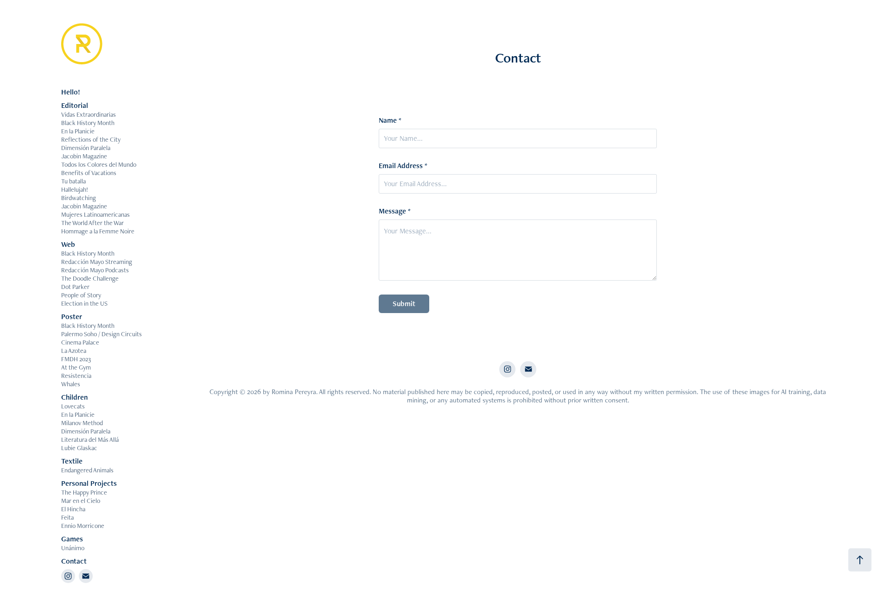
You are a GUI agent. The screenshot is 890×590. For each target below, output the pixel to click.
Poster (71, 316)
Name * (390, 120)
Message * (395, 211)
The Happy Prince (84, 492)
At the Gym (76, 367)
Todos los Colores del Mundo (98, 164)
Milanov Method (82, 423)
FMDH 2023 (76, 359)
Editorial (74, 105)
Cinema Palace (80, 342)
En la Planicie (78, 131)
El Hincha (73, 509)
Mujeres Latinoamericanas (95, 214)
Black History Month (87, 123)
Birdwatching (78, 198)
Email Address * (403, 165)
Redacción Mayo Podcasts (95, 270)
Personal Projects (89, 483)
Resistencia (76, 375)
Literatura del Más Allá (90, 439)
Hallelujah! (74, 189)
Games (72, 539)
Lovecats (73, 406)
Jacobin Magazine (84, 156)
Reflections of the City (91, 139)
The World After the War (92, 223)
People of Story (81, 295)
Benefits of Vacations (88, 173)
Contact (74, 561)
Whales (70, 384)
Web (68, 244)
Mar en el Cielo (80, 500)
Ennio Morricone (82, 525)
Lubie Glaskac (79, 448)
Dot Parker (75, 286)
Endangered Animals (87, 470)
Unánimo (72, 548)
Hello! (70, 92)
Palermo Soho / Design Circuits (101, 334)
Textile (72, 461)
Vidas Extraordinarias (88, 114)
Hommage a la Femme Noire (97, 231)
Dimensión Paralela (85, 148)
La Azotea (73, 350)
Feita (67, 517)
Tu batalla (73, 181)
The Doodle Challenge (90, 278)
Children (74, 397)
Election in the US (84, 303)
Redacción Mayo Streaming (96, 261)
